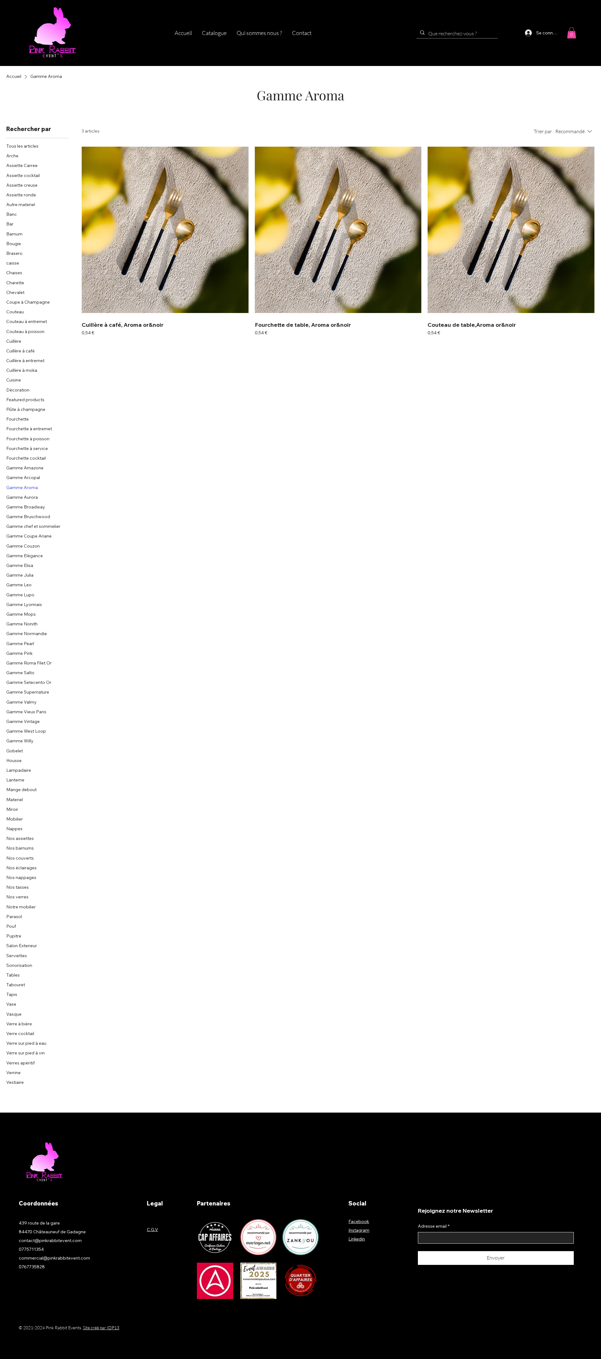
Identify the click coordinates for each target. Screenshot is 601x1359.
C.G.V (152, 1229)
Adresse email (433, 1226)
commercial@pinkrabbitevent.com (54, 1258)
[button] (214, 33)
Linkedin (356, 1239)
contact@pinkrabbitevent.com (50, 1240)
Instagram (358, 1230)
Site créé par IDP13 (101, 1327)
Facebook (358, 1221)
